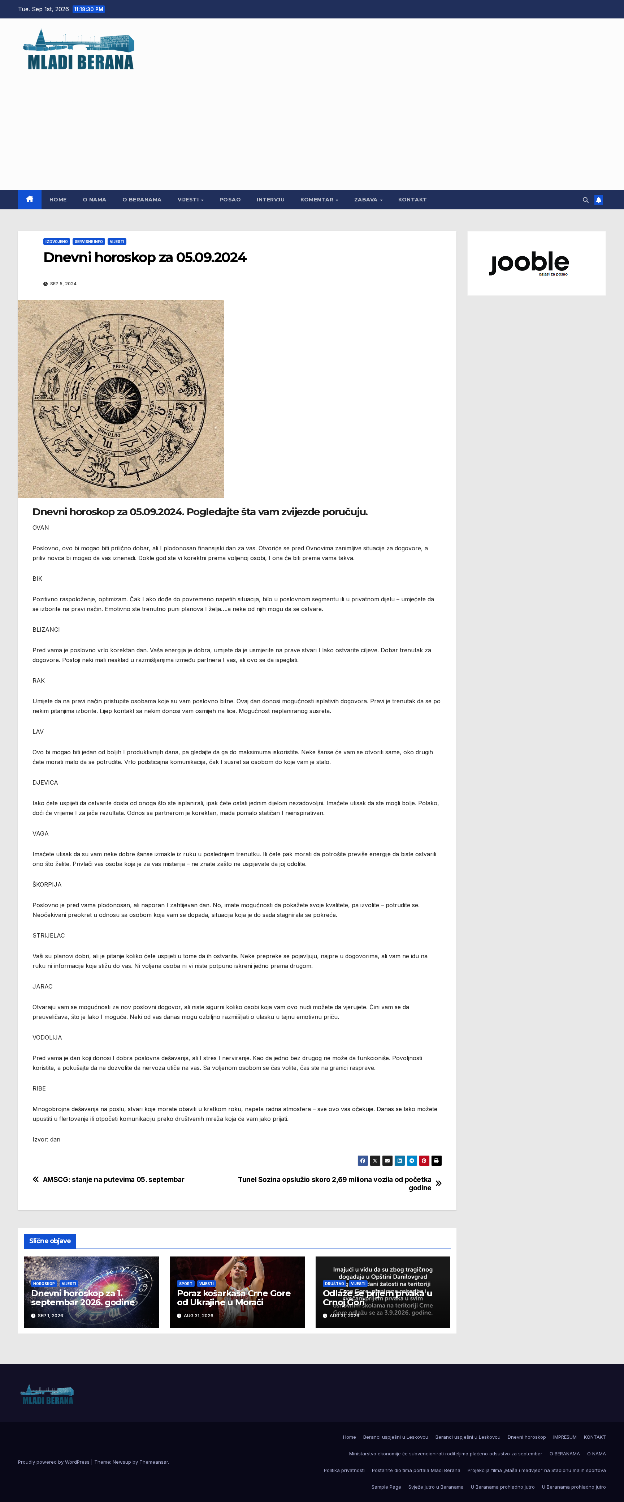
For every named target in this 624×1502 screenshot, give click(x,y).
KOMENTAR (317, 199)
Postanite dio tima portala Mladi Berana (416, 1470)
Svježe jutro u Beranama (436, 1487)
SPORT (185, 1283)
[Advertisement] (312, 127)
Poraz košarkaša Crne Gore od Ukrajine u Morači (234, 1297)
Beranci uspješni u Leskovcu (395, 1437)
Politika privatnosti (344, 1470)
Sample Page (386, 1487)
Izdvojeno (57, 241)
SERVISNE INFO (89, 241)
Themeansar (153, 1462)
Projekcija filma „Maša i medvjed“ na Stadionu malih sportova (537, 1470)
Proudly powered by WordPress (54, 1462)
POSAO (230, 199)
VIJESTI (189, 199)
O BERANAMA (142, 199)
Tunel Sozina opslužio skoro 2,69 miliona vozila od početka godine (335, 1183)
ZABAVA (367, 199)
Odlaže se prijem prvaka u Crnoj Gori (377, 1297)
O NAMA (95, 199)
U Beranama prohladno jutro (503, 1487)
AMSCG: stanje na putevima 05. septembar (114, 1179)
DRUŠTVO (334, 1283)
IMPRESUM (565, 1437)
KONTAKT (412, 199)
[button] (586, 200)
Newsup (122, 1462)
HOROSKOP (44, 1283)
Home (58, 199)
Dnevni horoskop (527, 1437)
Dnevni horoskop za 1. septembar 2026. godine (83, 1297)
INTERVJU (271, 199)
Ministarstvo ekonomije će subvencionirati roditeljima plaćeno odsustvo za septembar (445, 1453)
